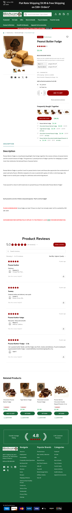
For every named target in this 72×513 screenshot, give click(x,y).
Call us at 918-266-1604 (8, 461)
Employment (23, 454)
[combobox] (38, 14)
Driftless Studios (41, 475)
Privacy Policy (23, 494)
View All (39, 478)
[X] (22, 77)
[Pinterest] (26, 77)
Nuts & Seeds (30, 20)
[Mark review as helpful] (63, 276)
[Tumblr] (7, 470)
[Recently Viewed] (64, 14)
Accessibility (23, 457)
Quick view (8, 417)
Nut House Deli (23, 463)
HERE (48, 220)
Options (42, 131)
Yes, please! (43, 84)
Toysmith (39, 469)
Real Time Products (42, 463)
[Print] (19, 77)
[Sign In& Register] (56, 14)
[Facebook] (11, 77)
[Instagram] (15, 467)
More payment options (58, 100)
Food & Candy (55, 20)
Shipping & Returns (25, 478)
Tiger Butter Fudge (26, 400)
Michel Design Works (42, 472)
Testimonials (23, 491)
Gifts (21, 20)
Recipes (22, 475)
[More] (10, 19)
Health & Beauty (22, 25)
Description (8, 144)
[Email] (15, 77)
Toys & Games (42, 20)
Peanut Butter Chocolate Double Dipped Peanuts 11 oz (60, 402)
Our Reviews (23, 466)
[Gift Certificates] (60, 14)
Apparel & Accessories (38, 25)
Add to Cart (58, 93)
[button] (36, 28)
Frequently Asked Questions (27, 460)
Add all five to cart (44, 118)
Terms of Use (23, 488)
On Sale (14, 20)
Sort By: (51, 256)
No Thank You (43, 87)
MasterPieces (40, 460)
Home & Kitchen (8, 25)
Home (21, 472)
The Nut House (41, 451)
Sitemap (22, 497)
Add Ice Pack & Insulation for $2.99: (47, 81)
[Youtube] (4, 470)
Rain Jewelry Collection (43, 454)
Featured (6, 20)
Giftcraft (39, 466)
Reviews (22, 469)
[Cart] (68, 14)
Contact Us (23, 485)
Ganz (38, 457)
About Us (22, 451)
